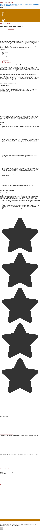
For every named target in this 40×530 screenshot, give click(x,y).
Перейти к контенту (4, 0)
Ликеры (3, 20)
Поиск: (1, 7)
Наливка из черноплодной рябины (6, 434)
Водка (3, 16)
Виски (3, 15)
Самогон (3, 12)
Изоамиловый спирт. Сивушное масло (7, 468)
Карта (3, 519)
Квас (3, 18)
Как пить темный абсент (7, 62)
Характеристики (5, 60)
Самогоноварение (5, 9)
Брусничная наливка (4, 484)
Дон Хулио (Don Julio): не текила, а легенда (8, 413)
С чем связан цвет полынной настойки (9, 59)
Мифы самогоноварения (4, 495)
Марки (4, 61)
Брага (3, 13)
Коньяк (3, 19)
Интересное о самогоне (8, 2)
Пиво (3, 21)
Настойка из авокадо (4, 453)
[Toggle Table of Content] (7, 56)
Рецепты (4, 11)
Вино (3, 14)
